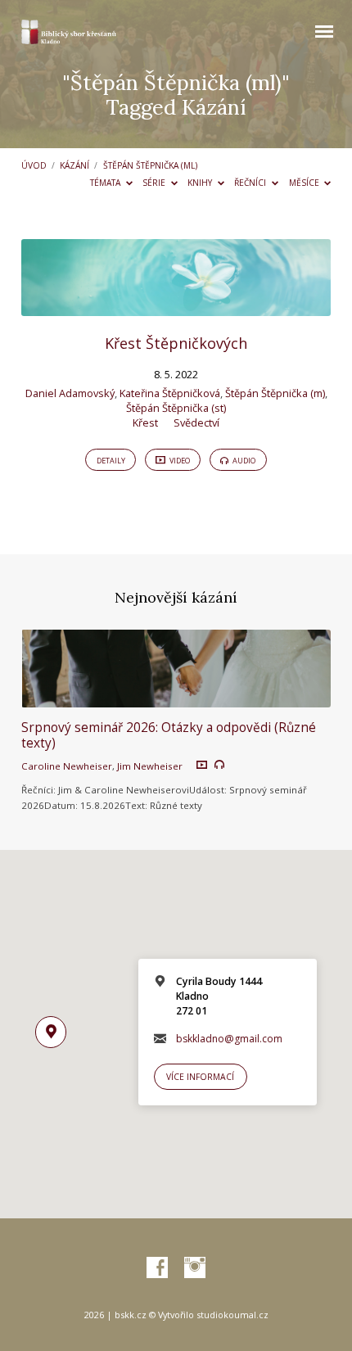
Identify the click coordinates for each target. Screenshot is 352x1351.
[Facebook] (157, 1268)
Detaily (111, 460)
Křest (145, 422)
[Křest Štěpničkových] (176, 306)
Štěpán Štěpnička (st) (176, 407)
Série (155, 182)
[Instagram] (194, 1268)
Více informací (200, 1076)
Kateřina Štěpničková (170, 393)
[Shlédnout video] (201, 765)
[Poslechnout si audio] (219, 765)
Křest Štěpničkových (176, 343)
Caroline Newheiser (66, 766)
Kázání (74, 165)
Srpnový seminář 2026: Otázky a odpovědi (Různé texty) (168, 735)
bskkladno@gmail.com (229, 1039)
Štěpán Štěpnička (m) (275, 393)
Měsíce (305, 182)
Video (179, 460)
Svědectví (196, 422)
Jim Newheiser (150, 766)
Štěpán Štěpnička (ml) (150, 165)
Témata (106, 182)
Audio (243, 460)
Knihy (200, 182)
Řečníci (251, 182)
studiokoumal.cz (232, 1314)
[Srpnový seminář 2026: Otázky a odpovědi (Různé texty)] (176, 697)
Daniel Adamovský (70, 393)
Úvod (34, 165)
